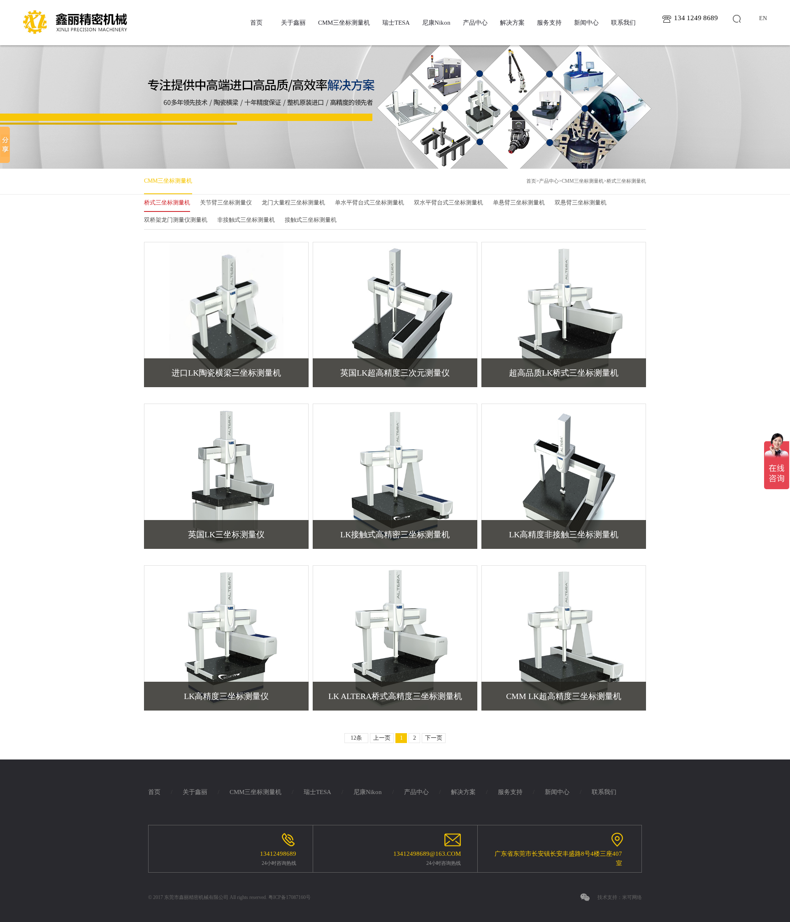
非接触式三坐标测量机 (246, 220)
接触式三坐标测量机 (311, 220)
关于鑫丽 (293, 22)
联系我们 (623, 22)
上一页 (381, 738)
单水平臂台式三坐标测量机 (369, 203)
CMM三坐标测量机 (344, 22)
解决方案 (512, 22)
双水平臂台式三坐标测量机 (448, 203)
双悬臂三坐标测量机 (580, 203)
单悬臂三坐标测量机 (519, 203)
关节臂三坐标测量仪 (226, 203)
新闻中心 (586, 22)
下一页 (433, 738)
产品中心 (475, 22)
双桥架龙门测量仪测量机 (175, 220)
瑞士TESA (396, 22)
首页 (256, 22)
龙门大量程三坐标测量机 (293, 203)
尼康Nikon (436, 22)
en (763, 18)
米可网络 (632, 897)
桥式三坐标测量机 (626, 181)
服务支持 (549, 22)
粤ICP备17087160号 (289, 897)
